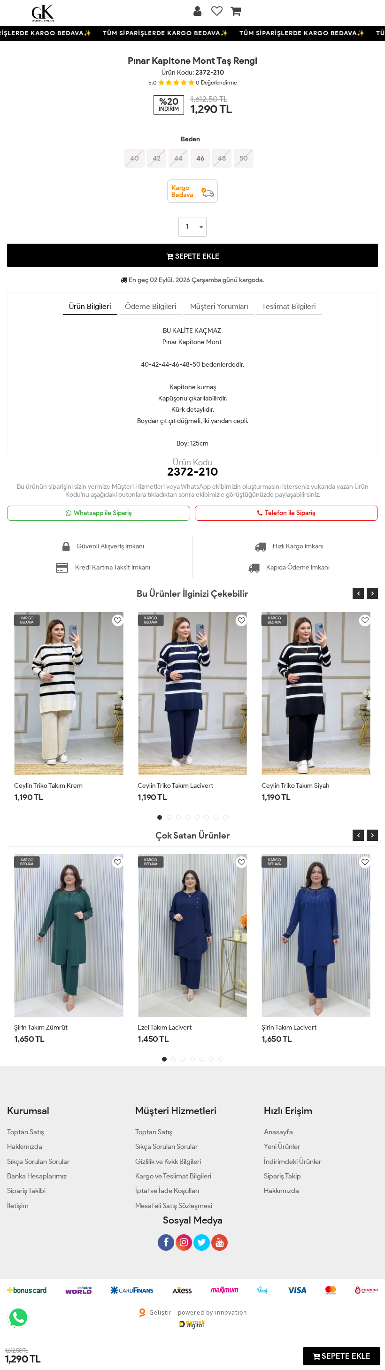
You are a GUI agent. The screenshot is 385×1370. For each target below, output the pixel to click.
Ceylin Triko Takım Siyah (296, 786)
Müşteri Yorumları (219, 306)
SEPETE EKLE (196, 256)
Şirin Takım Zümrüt (41, 1027)
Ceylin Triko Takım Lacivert (175, 786)
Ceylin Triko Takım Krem (48, 786)
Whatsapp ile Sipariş (103, 513)
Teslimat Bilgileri (289, 306)
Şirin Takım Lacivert (289, 1027)
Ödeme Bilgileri (151, 306)
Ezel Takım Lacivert (165, 1027)
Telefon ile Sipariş (290, 513)
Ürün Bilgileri (90, 306)
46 (200, 158)
